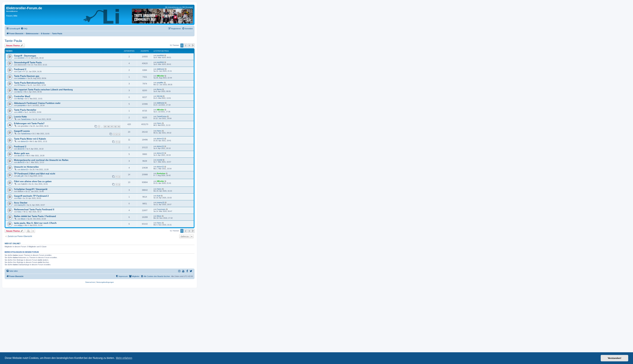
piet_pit (20, 176)
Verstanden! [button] (614, 358)
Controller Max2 (22, 96)
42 (115, 127)
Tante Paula (13, 41)
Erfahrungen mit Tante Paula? (29, 123)
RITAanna (21, 85)
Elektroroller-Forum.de (24, 8)
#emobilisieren (12, 11)
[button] (193, 45)
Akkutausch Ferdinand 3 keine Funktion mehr (37, 103)
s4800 (19, 112)
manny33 (21, 205)
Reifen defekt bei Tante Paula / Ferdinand (35, 216)
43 (119, 127)
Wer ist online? (13, 243)
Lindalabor (21, 78)
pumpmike (21, 105)
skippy (20, 225)
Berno (19, 92)
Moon (23, 219)
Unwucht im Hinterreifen (26, 167)
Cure (19, 72)
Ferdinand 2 (20, 69)
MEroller (160, 76)
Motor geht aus (21, 153)
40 (108, 127)
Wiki (15, 16)
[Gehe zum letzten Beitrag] (165, 55)
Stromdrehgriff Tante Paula (28, 62)
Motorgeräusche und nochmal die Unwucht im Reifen (41, 160)
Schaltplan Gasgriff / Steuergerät (30, 189)
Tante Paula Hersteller (25, 110)
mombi (159, 160)
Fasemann (161, 209)
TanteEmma (25, 119)
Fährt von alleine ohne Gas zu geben (33, 181)
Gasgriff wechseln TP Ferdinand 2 (31, 196)
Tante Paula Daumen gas (26, 76)
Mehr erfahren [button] (124, 358)
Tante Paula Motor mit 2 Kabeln (30, 139)
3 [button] (189, 45)
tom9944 (20, 58)
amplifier (160, 83)
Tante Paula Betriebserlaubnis (29, 83)
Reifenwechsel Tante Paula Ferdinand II (34, 209)
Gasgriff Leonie (22, 131)
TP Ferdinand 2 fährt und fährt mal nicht (34, 173)
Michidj (20, 99)
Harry (159, 123)
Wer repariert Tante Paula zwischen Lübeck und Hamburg (43, 89)
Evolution (161, 173)
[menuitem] (24, 29)
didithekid (160, 69)
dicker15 (24, 141)
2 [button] (185, 45)
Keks (19, 212)
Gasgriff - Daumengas (25, 56)
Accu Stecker (20, 202)
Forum (9, 16)
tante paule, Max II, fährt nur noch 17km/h (35, 223)
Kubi (19, 198)
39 (105, 127)
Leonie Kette (20, 116)
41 (112, 127)
